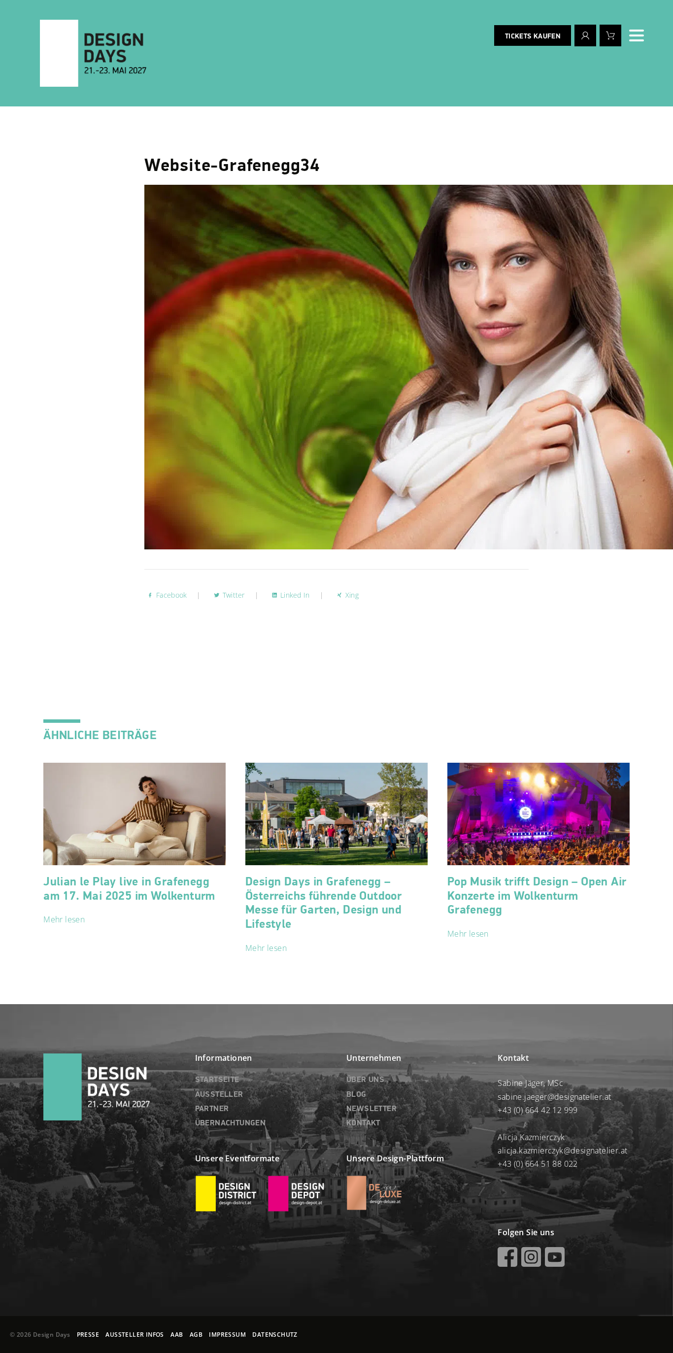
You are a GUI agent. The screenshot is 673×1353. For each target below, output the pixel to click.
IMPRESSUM (227, 1334)
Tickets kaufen (532, 36)
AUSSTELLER (219, 1095)
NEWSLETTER (371, 1109)
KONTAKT (363, 1123)
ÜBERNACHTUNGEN (230, 1123)
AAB (176, 1334)
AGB (196, 1334)
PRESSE (88, 1334)
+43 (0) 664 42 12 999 (537, 1110)
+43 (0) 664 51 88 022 (537, 1163)
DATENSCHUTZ (274, 1334)
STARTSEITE (217, 1080)
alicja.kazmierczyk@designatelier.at (562, 1150)
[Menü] (636, 35)
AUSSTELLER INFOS (134, 1334)
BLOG (356, 1095)
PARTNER (212, 1109)
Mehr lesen (64, 919)
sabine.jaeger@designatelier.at (554, 1096)
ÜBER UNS (365, 1080)
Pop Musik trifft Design (537, 896)
